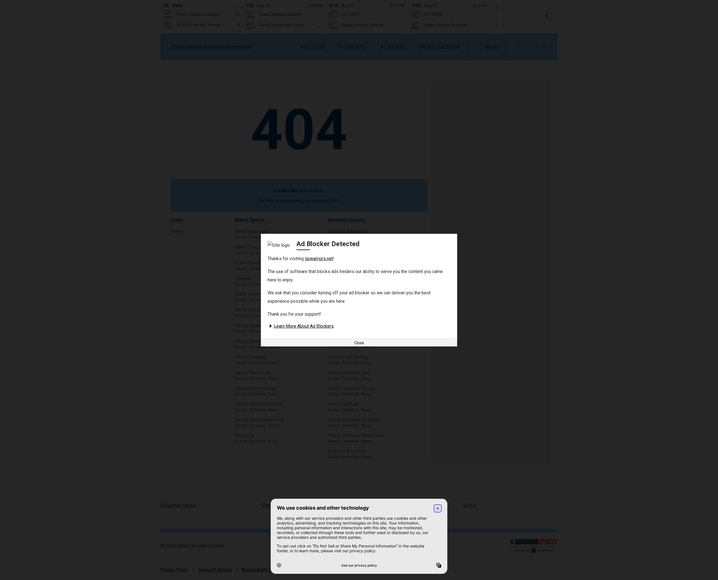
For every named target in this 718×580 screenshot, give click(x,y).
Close (359, 343)
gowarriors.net (319, 258)
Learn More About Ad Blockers (304, 326)
